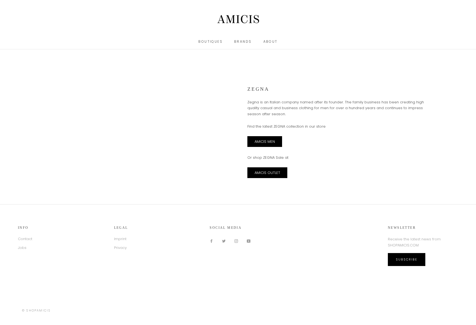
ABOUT (270, 41)
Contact (25, 238)
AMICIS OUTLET (267, 172)
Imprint (120, 238)
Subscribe (406, 259)
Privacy (120, 247)
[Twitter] (224, 241)
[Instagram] (236, 241)
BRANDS (242, 41)
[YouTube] (248, 241)
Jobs (22, 247)
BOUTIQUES (210, 41)
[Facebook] (211, 241)
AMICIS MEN (265, 141)
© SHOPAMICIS (36, 310)
